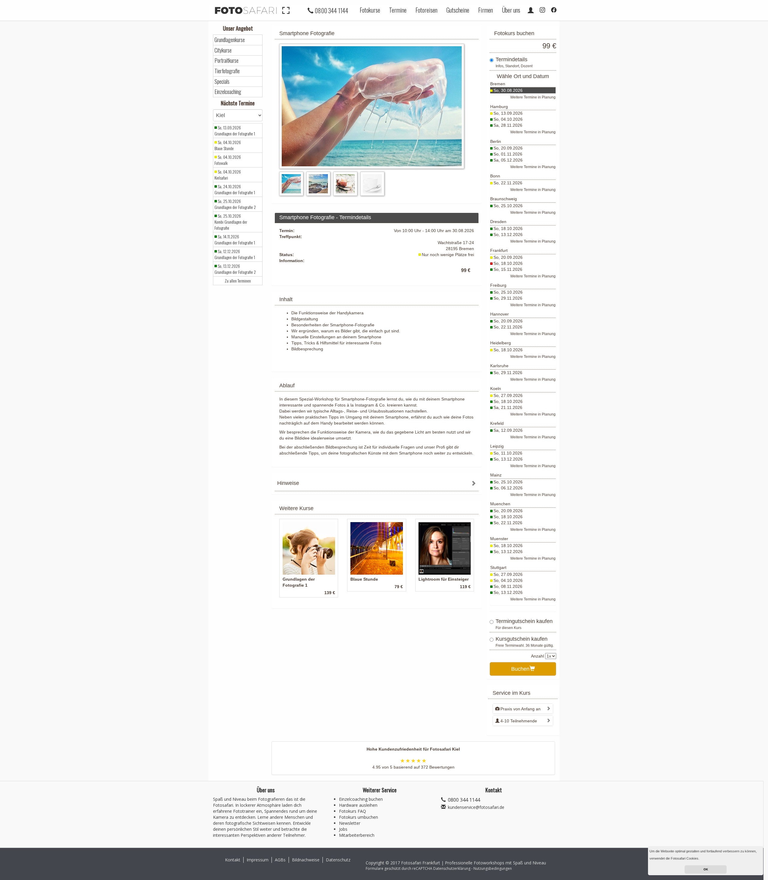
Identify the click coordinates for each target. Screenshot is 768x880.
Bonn (495, 176)
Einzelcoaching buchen (361, 799)
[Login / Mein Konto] (531, 9)
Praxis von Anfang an (520, 708)
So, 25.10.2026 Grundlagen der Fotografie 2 (235, 204)
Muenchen (500, 503)
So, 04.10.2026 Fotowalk (227, 160)
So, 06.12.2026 (508, 487)
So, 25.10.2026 (508, 205)
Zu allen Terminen (238, 281)
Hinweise (288, 483)
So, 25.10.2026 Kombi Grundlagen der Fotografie (230, 222)
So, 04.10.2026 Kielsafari (227, 175)
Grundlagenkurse (229, 40)
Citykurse (223, 50)
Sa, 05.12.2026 (508, 160)
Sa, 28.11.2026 (508, 125)
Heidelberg (500, 342)
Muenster (499, 538)
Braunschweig (503, 198)
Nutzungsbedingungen (492, 868)
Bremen (497, 83)
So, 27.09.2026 (508, 395)
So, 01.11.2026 (508, 154)
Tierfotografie (227, 71)
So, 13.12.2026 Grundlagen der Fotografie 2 (235, 269)
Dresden (498, 221)
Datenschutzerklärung (451, 868)
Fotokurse (370, 9)
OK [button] (706, 869)
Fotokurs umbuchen (358, 817)
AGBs (280, 860)
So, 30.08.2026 (508, 90)
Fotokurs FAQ (352, 811)
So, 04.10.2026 (508, 119)
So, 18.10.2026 (508, 228)
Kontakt (232, 860)
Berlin (495, 141)
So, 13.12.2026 (508, 234)
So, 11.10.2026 (508, 453)
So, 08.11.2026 (508, 586)
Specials (222, 81)
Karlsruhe (499, 365)
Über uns (511, 9)
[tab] (376, 483)
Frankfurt (499, 250)
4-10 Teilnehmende (518, 720)
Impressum (257, 860)
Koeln (495, 388)
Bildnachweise (306, 860)
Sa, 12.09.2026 (508, 430)
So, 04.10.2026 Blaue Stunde (227, 145)
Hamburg (499, 106)
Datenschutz (338, 860)
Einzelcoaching (227, 91)
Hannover (499, 314)
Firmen (485, 9)
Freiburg (498, 285)
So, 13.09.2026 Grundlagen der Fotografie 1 (234, 131)
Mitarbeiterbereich (356, 835)
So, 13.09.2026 (508, 113)
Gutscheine (457, 9)
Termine (397, 9)
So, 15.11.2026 (508, 269)
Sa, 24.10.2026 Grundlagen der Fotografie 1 (234, 189)
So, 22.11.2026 (508, 182)
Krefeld (497, 423)
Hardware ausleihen (358, 805)
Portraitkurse (226, 60)
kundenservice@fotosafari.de (476, 807)
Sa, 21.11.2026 (508, 407)
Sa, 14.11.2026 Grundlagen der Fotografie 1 (234, 240)
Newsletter (349, 823)
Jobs (343, 829)
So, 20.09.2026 (508, 148)
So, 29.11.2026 (508, 298)
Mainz (496, 475)
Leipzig (497, 446)
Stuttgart (498, 567)
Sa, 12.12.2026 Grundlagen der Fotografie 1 (234, 254)
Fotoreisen (426, 9)
